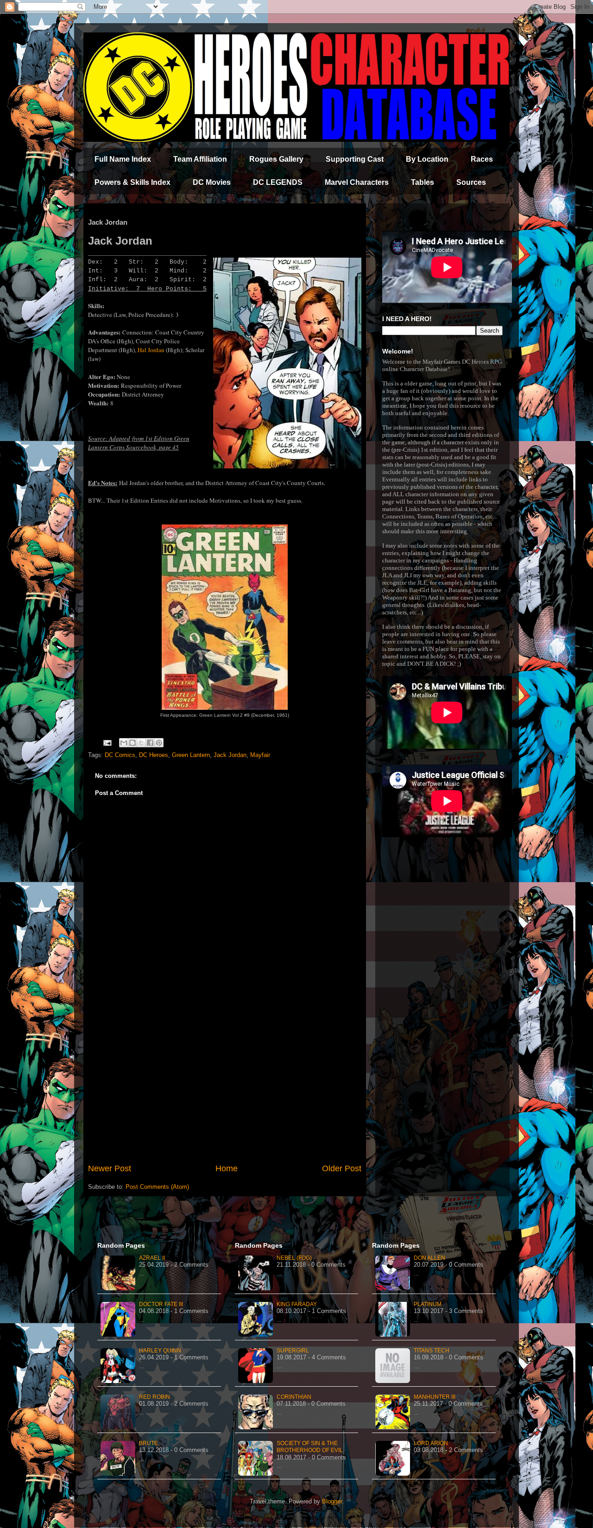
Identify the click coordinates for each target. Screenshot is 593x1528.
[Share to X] (141, 742)
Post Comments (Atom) (157, 1186)
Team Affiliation (200, 159)
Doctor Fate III (161, 1304)
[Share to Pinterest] (159, 742)
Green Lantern (191, 754)
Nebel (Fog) (294, 1258)
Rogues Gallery (276, 159)
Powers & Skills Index (132, 182)
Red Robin (154, 1397)
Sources (471, 182)
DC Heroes (153, 754)
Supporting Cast (355, 159)
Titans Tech (431, 1350)
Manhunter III (434, 1397)
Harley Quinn (160, 1350)
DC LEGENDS (278, 182)
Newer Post (109, 1168)
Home (226, 1168)
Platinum (428, 1304)
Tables (422, 182)
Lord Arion (431, 1443)
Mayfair (260, 754)
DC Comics (120, 754)
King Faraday (297, 1304)
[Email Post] (107, 742)
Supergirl (293, 1350)
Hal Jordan (151, 350)
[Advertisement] (224, 1086)
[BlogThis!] (132, 742)
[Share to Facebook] (150, 742)
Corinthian (294, 1397)
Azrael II (152, 1258)
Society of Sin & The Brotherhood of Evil (310, 1447)
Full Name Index (123, 159)
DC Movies (212, 182)
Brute (148, 1443)
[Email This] (123, 742)
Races (482, 159)
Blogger (332, 1501)
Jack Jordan (230, 754)
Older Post (341, 1168)
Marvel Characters (357, 182)
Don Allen (429, 1258)
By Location (427, 159)
